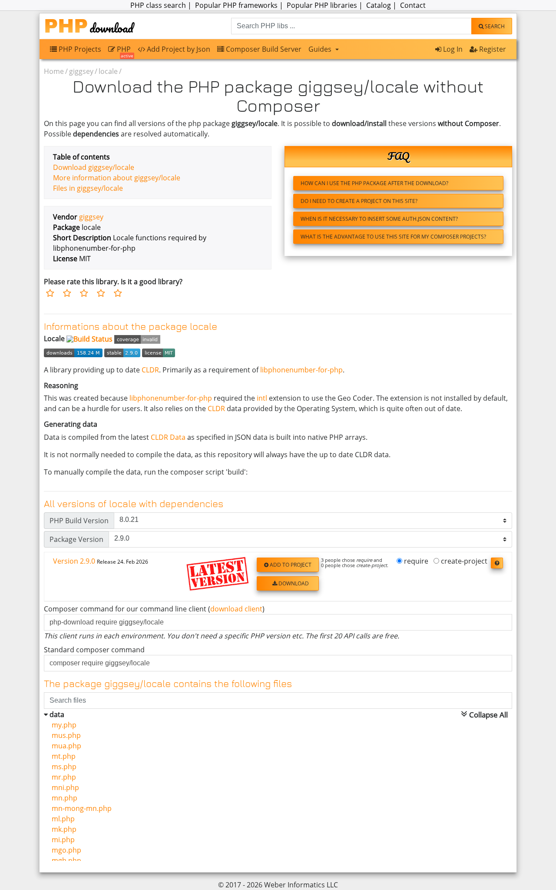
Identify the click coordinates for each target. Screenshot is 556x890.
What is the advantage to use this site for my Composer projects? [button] (393, 236)
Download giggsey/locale (93, 167)
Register (491, 49)
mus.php (64, 735)
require (415, 561)
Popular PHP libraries (322, 5)
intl (262, 398)
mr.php (62, 777)
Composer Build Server (262, 49)
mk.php (62, 829)
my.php (62, 725)
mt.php (62, 756)
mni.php (63, 787)
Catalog (378, 5)
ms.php (62, 766)
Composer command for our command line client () (154, 609)
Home (54, 71)
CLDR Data (168, 437)
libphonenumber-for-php (301, 370)
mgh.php (64, 860)
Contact (413, 5)
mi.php (61, 839)
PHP (124, 51)
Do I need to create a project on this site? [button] (359, 201)
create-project (463, 561)
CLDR (150, 370)
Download (293, 583)
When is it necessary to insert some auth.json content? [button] (379, 218)
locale (108, 71)
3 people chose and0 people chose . (354, 563)
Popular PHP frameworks (236, 5)
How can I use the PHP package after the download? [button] (374, 183)
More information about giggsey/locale (116, 178)
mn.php (62, 798)
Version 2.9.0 (100, 561)
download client (236, 609)
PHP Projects (79, 49)
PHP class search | (161, 5)
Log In (452, 49)
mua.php (64, 746)
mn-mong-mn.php (80, 808)
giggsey (81, 71)
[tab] (278, 576)
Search (494, 26)
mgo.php (64, 850)
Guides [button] (320, 49)
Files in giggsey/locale (88, 188)
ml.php (61, 819)
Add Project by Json (177, 49)
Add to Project (289, 564)
